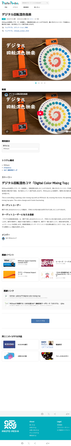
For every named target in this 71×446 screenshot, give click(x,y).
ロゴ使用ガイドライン (63, 430)
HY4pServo (7, 168)
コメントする (40, 321)
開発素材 (26, 7)
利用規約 (59, 425)
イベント (15, 7)
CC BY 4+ (31, 19)
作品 (6, 7)
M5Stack (6, 149)
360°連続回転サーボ (10, 170)
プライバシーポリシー (63, 428)
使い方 (37, 7)
